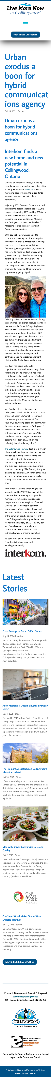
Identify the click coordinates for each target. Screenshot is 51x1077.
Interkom (29, 189)
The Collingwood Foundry (16, 448)
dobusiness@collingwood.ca (25, 996)
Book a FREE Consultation (25, 34)
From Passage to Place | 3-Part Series (22, 631)
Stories (21, 111)
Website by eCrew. (29, 1073)
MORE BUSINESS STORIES (19, 961)
